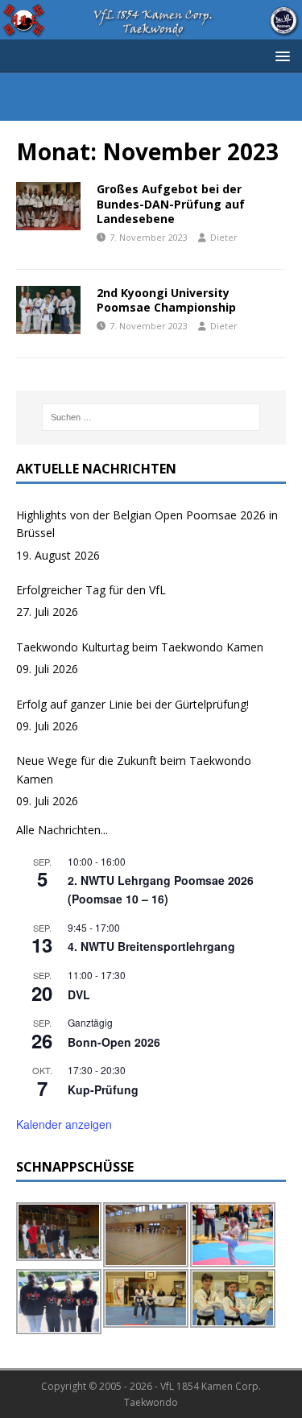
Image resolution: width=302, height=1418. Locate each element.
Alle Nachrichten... (62, 829)
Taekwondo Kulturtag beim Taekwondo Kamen (139, 647)
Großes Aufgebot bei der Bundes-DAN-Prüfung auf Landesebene (171, 203)
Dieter (224, 237)
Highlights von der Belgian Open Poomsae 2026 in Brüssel (147, 523)
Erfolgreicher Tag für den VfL (91, 589)
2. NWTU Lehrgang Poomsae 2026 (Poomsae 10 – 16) (161, 889)
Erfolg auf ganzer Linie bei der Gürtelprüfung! (132, 704)
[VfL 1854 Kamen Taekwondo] (151, 29)
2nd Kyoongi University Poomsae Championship (166, 300)
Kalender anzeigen (64, 1124)
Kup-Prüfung (103, 1089)
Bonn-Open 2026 (114, 1042)
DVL (79, 994)
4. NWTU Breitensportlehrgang (151, 946)
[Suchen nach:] (151, 417)
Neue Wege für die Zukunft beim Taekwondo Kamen (133, 769)
